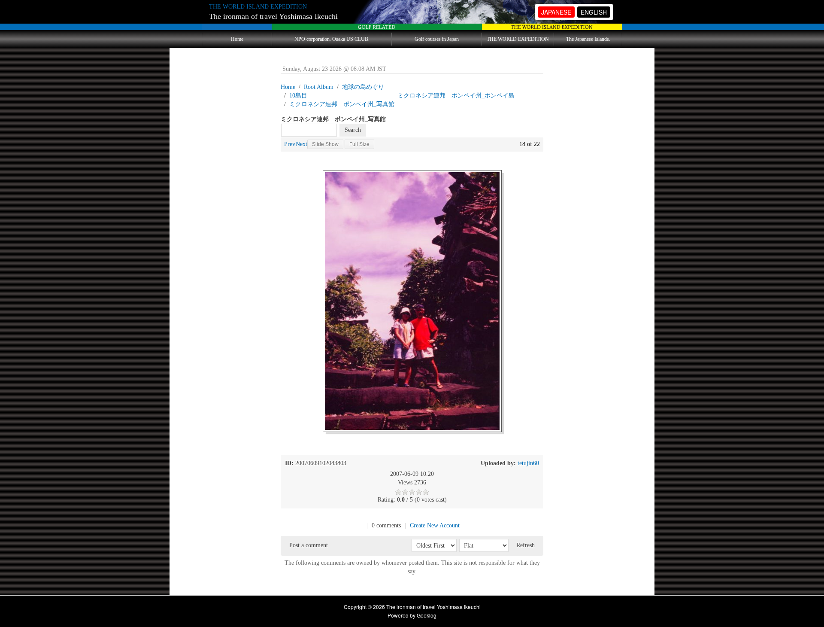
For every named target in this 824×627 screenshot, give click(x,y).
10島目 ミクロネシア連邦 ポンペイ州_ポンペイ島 (402, 95)
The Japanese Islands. (588, 39)
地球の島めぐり (363, 87)
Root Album (318, 87)
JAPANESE (556, 12)
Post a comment (308, 545)
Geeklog (426, 615)
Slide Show (325, 144)
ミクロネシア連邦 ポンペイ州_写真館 (341, 104)
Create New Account (435, 525)
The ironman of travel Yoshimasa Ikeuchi (273, 16)
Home (237, 39)
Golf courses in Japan (437, 39)
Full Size (359, 144)
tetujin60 (528, 463)
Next (301, 144)
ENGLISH (594, 12)
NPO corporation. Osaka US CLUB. (332, 39)
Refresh (525, 545)
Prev (289, 144)
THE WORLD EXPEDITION (518, 39)
